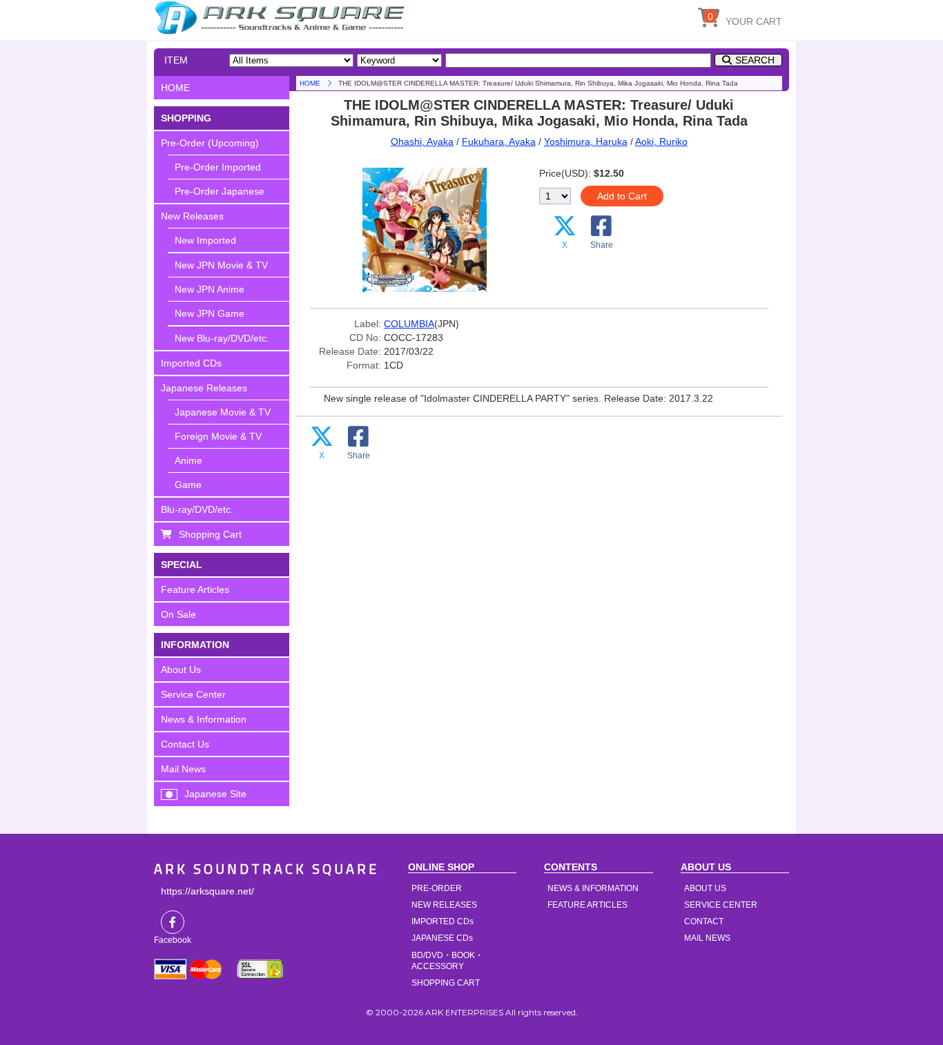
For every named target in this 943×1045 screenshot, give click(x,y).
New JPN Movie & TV (221, 265)
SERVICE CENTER (720, 905)
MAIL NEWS (707, 938)
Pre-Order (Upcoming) (210, 142)
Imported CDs (191, 363)
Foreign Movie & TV (218, 436)
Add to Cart (622, 196)
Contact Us (185, 744)
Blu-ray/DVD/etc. (197, 509)
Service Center (193, 694)
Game (188, 484)
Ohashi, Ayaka (422, 141)
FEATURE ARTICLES (587, 905)
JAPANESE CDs (442, 938)
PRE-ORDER (436, 888)
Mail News (183, 768)
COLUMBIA (409, 323)
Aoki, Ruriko (661, 141)
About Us (181, 669)
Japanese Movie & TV (223, 412)
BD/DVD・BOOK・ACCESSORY (447, 960)
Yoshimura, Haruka (586, 141)
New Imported (205, 240)
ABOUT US (705, 888)
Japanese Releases (204, 387)
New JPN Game (209, 313)
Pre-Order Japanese (219, 191)
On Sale (178, 614)
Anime (188, 460)
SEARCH (755, 60)
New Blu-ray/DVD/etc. (222, 338)
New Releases (192, 216)
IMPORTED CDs (442, 921)
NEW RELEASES (444, 905)
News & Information (203, 719)
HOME (281, 17)
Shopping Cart (210, 534)
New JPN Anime (209, 289)
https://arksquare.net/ (207, 891)
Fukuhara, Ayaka (499, 141)
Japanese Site (215, 793)
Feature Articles (195, 589)
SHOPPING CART (445, 983)
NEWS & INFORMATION (593, 888)
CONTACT (703, 921)
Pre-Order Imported (218, 167)
